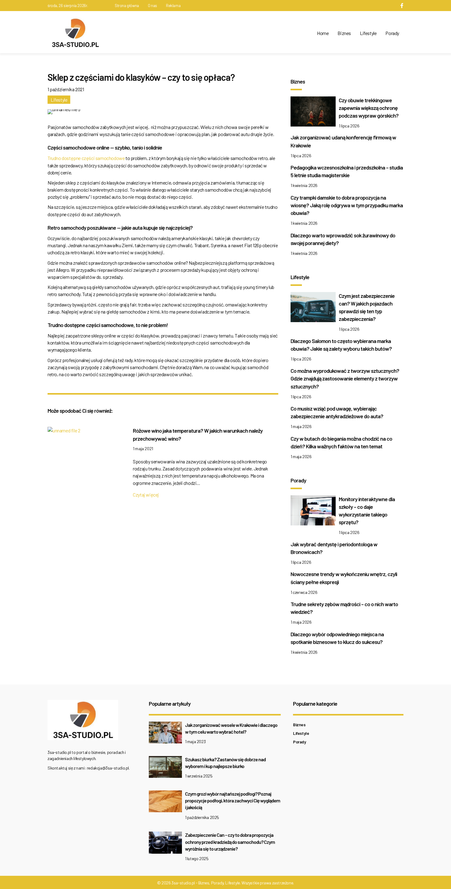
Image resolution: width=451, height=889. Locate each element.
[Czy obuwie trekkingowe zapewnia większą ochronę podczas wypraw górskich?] (313, 113)
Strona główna (127, 5)
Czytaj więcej (146, 494)
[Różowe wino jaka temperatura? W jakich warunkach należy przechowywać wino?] (64, 432)
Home (323, 33)
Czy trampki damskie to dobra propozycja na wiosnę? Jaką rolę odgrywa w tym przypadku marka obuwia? (347, 205)
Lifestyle (368, 33)
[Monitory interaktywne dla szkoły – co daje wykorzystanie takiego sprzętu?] (313, 512)
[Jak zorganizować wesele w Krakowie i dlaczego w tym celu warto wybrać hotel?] (165, 734)
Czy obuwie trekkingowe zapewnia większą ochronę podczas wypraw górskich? (369, 108)
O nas (152, 5)
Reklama (173, 5)
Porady (392, 33)
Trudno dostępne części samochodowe (86, 158)
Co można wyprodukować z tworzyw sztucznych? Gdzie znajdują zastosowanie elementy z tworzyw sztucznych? (345, 378)
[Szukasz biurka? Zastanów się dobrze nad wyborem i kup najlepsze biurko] (165, 768)
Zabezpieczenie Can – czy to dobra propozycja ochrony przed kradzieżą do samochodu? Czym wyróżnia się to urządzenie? (230, 842)
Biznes (344, 33)
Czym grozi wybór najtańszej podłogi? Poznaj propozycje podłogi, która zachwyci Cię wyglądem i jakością (232, 800)
